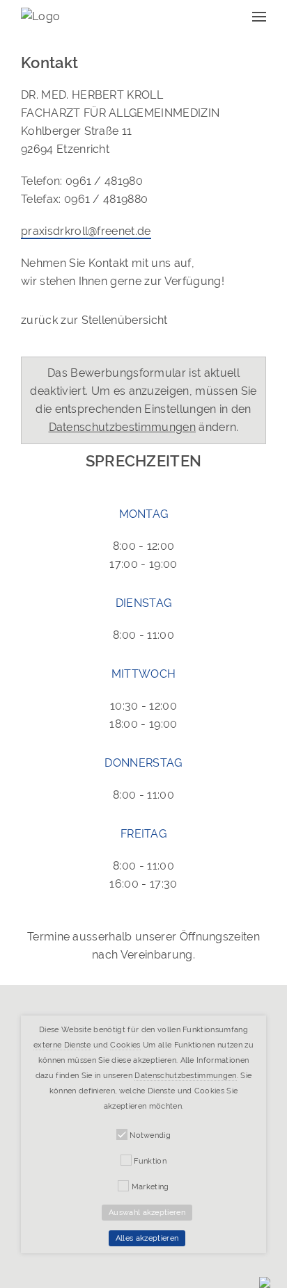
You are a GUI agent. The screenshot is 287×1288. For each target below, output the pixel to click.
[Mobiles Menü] (259, 16)
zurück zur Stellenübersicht (94, 320)
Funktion (150, 1161)
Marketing (150, 1186)
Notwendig (150, 1135)
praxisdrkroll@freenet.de (86, 231)
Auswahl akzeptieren (147, 1212)
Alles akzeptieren (147, 1238)
